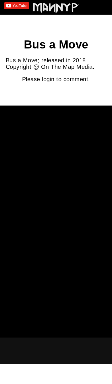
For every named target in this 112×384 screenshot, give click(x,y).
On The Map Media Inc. (81, 381)
